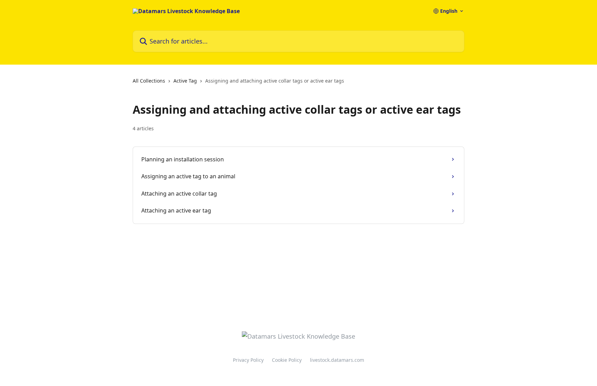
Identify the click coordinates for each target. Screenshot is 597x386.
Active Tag (185, 80)
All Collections (149, 80)
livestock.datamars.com (337, 360)
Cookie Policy (287, 360)
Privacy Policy (248, 360)
